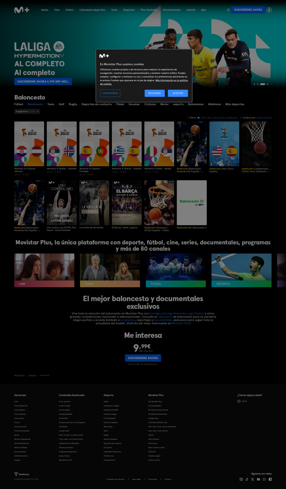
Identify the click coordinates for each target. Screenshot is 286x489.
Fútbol (69, 9)
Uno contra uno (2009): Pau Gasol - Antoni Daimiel (61, 229)
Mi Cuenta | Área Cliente (158, 410)
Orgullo (17, 460)
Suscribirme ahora (248, 9)
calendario (165, 316)
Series (44, 9)
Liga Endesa (196, 313)
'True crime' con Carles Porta (71, 439)
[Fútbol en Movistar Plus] (176, 270)
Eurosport (108, 447)
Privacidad (152, 479)
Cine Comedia (20, 414)
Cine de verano (20, 427)
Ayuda (244, 401)
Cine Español (19, 410)
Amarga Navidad (65, 414)
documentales (163, 320)
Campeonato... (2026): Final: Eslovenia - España (256, 170)
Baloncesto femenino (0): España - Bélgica (26, 229)
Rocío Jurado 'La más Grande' (71, 435)
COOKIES (168, 479)
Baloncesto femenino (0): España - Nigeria (189, 170)
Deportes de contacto (112, 443)
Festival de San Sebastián (69, 443)
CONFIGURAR (110, 93)
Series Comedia (20, 447)
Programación (109, 460)
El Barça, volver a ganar (125, 227)
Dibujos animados (66, 447)
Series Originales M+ (22, 439)
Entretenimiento (21, 456)
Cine (57, 9)
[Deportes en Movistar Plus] (242, 270)
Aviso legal (136, 479)
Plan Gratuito (149, 9)
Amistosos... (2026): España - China (156, 229)
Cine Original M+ (21, 406)
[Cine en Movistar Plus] (44, 270)
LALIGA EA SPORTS (111, 410)
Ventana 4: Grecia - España (127, 168)
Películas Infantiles (21, 431)
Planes (151, 435)
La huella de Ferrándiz (91, 227)
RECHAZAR (154, 93)
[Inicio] (21, 10)
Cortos (17, 422)
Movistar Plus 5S (65, 460)
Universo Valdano (111, 422)
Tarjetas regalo (154, 456)
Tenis (114, 9)
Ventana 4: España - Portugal (90, 170)
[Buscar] (228, 10)
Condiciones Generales (157, 414)
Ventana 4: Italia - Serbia (157, 168)
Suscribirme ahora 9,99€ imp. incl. (43, 81)
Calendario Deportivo (112, 452)
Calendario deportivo (92, 9)
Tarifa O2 (152, 452)
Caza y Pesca (64, 456)
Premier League (110, 414)
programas (127, 320)
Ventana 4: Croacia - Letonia (25, 170)
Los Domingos (64, 410)
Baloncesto (108, 427)
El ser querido (64, 402)
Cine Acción (19, 418)
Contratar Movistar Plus (157, 422)
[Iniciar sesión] (269, 9)
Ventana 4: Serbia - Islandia (62, 168)
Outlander (63, 427)
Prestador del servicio (115, 479)
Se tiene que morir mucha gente (72, 422)
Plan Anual (152, 443)
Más (203, 10)
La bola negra (64, 406)
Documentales (172, 9)
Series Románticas (21, 443)
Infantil (191, 9)
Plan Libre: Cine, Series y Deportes (162, 427)
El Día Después (110, 418)
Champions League (111, 406)
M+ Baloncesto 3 (192, 227)
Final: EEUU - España (222, 170)
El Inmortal (63, 418)
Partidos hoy (109, 456)
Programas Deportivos (68, 452)
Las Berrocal (64, 431)
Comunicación (154, 460)
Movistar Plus (181, 323)
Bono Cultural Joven (156, 447)
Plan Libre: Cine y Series (158, 431)
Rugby (106, 435)
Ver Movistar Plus (155, 402)
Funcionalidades (154, 406)
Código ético (153, 418)
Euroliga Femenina (174, 313)
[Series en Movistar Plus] (110, 270)
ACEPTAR (178, 93)
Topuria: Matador (111, 439)
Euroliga (155, 313)
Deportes (129, 9)
